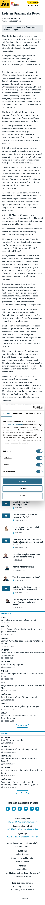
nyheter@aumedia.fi (30, 836)
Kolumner (5, 662)
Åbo (3, 683)
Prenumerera (33, 2)
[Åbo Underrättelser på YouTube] (26, 809)
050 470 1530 (13, 836)
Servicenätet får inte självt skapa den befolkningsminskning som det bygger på (20, 785)
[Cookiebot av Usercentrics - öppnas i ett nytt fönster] (32, 407)
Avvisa (22, 496)
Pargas (4, 638)
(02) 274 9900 (14, 822)
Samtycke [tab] (6, 413)
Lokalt (4, 617)
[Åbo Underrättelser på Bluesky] (14, 809)
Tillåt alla (22, 481)
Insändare (6, 695)
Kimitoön (5, 627)
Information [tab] (17, 413)
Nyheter (5, 650)
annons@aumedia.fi (29, 829)
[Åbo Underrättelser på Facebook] (8, 809)
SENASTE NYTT (8, 613)
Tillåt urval (23, 488)
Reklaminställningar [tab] (33, 413)
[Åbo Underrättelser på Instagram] (20, 809)
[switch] (39, 458)
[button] (33, 5)
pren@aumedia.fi (29, 822)
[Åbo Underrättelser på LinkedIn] (32, 809)
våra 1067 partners (15, 425)
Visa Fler (22, 726)
